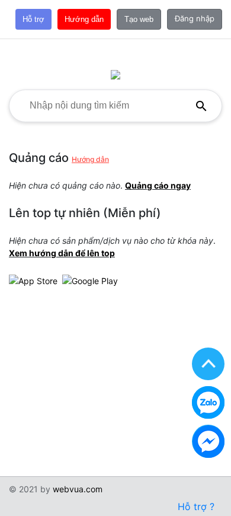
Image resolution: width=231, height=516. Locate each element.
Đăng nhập (194, 18)
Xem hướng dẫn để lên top (62, 253)
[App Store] (33, 280)
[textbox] (104, 105)
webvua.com (77, 489)
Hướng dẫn (84, 19)
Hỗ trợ (33, 19)
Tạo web (138, 19)
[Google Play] (90, 280)
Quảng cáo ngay (158, 185)
